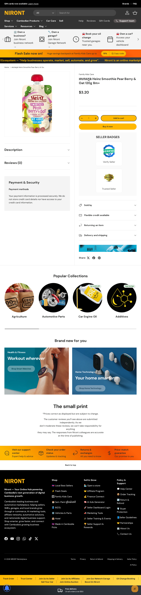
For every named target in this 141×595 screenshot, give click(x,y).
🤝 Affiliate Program (94, 491)
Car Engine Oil (87, 316)
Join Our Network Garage (98, 578)
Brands (125, 3)
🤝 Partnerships (125, 523)
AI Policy (133, 565)
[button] (135, 13)
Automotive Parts (53, 316)
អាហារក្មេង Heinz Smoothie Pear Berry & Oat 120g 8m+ (28, 67)
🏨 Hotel (56, 518)
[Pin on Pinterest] (99, 258)
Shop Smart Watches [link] (21, 368)
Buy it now (108, 126)
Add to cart (118, 118)
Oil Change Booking (125, 578)
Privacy (83, 559)
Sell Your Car (47, 582)
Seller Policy (132, 559)
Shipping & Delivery (115, 559)
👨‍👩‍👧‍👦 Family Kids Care (62, 496)
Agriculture (19, 316)
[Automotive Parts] (53, 297)
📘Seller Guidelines (127, 517)
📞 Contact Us (124, 533)
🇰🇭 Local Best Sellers (62, 485)
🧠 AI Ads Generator (94, 502)
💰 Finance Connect (94, 496)
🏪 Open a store (92, 485)
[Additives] (121, 297)
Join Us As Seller (47, 578)
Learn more (33, 3)
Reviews (91, 20)
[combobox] (74, 13)
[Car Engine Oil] (87, 297)
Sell (61, 20)
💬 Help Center (124, 488)
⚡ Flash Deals (59, 491)
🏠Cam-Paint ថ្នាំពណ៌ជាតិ (64, 502)
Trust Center (26, 578)
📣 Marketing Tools (93, 513)
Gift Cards (104, 20)
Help (81, 20)
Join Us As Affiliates (70, 578)
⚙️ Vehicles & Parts (62, 513)
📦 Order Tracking (126, 494)
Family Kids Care (86, 74)
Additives (122, 316)
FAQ (135, 3)
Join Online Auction (69, 582)
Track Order (8, 578)
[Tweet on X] (88, 258)
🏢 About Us (123, 528)
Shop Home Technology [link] (90, 388)
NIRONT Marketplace (19, 559)
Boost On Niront (92, 582)
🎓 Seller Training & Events (97, 518)
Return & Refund (96, 559)
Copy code (119, 53)
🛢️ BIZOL (56, 507)
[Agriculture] (19, 297)
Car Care (51, 20)
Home (6, 67)
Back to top (70, 465)
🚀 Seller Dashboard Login (97, 507)
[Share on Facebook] (94, 258)
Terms (73, 559)
